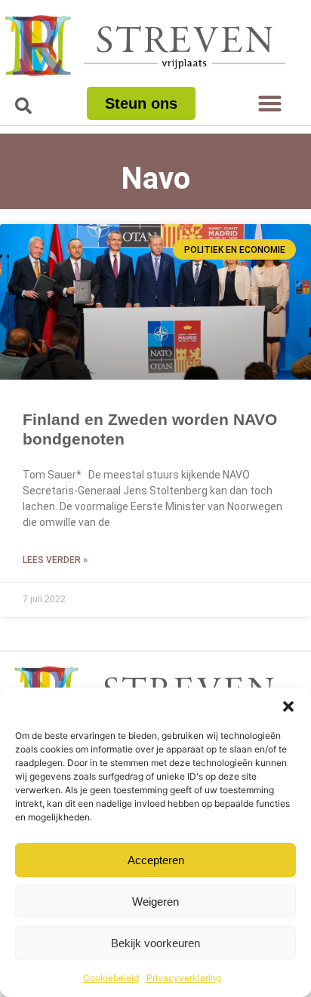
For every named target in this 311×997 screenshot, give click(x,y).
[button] (288, 706)
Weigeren (155, 901)
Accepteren (156, 860)
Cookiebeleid (111, 977)
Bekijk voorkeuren (155, 943)
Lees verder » (55, 560)
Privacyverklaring (183, 977)
